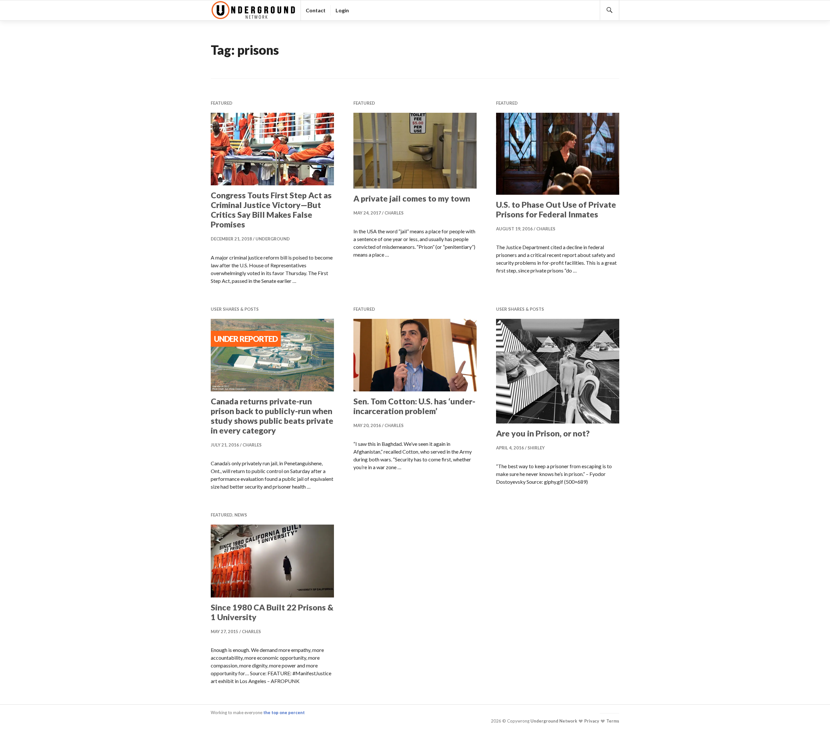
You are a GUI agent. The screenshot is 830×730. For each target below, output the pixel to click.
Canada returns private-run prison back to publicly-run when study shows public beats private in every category (272, 415)
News (240, 514)
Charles (394, 212)
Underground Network (553, 721)
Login (342, 10)
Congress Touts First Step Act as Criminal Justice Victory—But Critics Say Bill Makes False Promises (271, 209)
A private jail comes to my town (411, 198)
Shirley (536, 447)
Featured (221, 103)
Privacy (591, 721)
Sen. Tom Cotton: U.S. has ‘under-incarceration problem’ (414, 406)
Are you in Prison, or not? (543, 433)
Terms (612, 721)
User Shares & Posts (235, 309)
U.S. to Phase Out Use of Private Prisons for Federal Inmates (556, 209)
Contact (316, 10)
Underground (272, 238)
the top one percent (284, 712)
